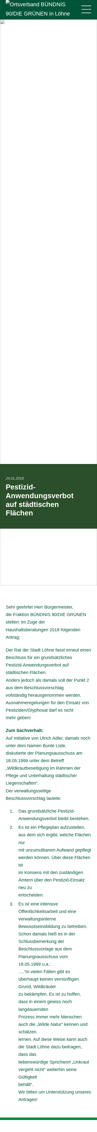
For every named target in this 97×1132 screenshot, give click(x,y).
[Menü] (86, 9)
